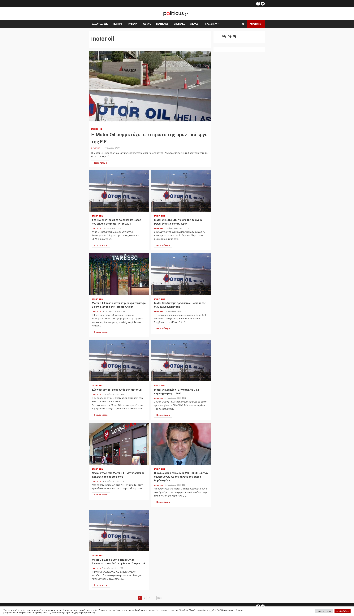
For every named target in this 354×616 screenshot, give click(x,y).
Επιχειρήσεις (96, 129)
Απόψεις (194, 24)
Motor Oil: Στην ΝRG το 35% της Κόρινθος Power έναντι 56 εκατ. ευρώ (181, 191)
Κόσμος (147, 24)
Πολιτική (118, 24)
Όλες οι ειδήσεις (100, 24)
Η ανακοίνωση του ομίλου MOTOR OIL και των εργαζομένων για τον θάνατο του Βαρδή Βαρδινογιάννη (181, 444)
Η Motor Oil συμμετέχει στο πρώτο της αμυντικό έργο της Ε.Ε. (150, 88)
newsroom (96, 148)
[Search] (243, 24)
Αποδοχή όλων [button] (342, 611)
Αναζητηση (256, 24)
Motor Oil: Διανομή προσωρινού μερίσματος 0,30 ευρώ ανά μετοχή (181, 274)
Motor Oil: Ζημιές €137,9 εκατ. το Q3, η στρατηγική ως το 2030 (181, 360)
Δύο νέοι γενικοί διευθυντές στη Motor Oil (119, 360)
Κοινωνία (132, 24)
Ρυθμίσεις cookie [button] (324, 611)
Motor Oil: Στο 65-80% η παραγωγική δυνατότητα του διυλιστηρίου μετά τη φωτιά (119, 530)
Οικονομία (179, 24)
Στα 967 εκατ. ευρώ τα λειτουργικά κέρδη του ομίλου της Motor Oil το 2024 (119, 191)
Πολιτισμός (162, 24)
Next (159, 598)
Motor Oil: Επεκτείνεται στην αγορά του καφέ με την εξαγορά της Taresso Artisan (119, 274)
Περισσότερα (210, 24)
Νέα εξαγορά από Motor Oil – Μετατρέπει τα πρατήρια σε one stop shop (119, 444)
